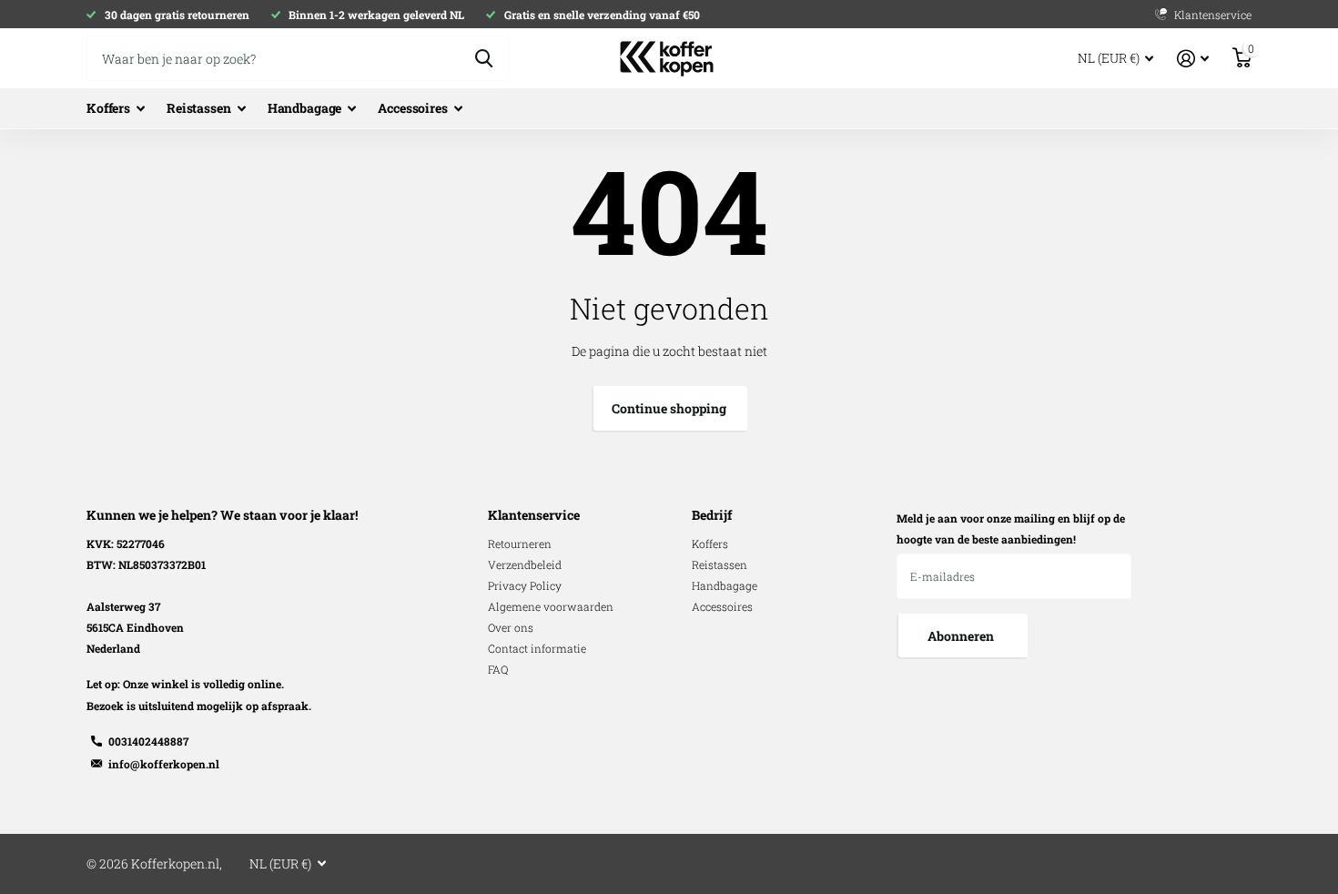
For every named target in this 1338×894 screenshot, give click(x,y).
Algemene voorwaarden (550, 606)
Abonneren (962, 636)
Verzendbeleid (525, 564)
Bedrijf (712, 514)
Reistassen (199, 108)
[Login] (1193, 58)
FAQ (498, 669)
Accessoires (412, 108)
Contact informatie (537, 648)
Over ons (510, 627)
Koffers (108, 108)
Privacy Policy (525, 585)
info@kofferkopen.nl (163, 764)
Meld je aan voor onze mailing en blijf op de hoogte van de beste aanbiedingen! (1011, 528)
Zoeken (484, 58)
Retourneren (520, 543)
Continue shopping (669, 408)
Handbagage (305, 108)
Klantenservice (534, 514)
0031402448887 (148, 741)
